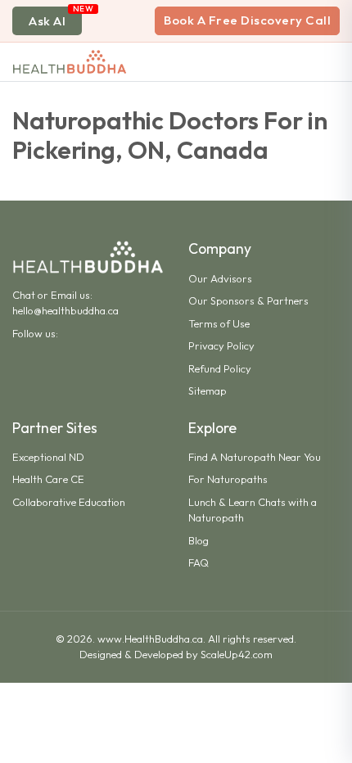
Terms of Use (219, 323)
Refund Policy (219, 368)
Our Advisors (220, 278)
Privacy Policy (221, 345)
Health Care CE (48, 478)
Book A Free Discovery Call (247, 20)
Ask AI (47, 21)
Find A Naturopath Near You (254, 456)
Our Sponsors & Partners (248, 300)
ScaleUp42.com (237, 654)
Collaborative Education (68, 501)
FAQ (198, 562)
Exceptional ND (48, 456)
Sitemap (207, 390)
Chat (23, 294)
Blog (198, 540)
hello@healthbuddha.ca (65, 310)
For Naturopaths (228, 478)
